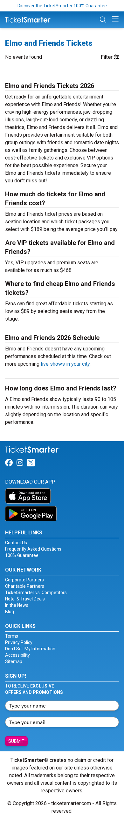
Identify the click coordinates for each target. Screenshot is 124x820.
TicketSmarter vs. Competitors (36, 592)
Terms (11, 636)
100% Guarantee (21, 555)
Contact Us (16, 542)
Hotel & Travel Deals (25, 598)
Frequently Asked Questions (33, 549)
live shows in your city (65, 364)
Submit (16, 741)
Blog (9, 611)
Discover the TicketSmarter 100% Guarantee (62, 5)
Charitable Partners (24, 586)
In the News (16, 605)
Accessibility (17, 655)
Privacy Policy (18, 642)
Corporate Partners (24, 579)
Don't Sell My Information (30, 648)
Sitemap (13, 661)
